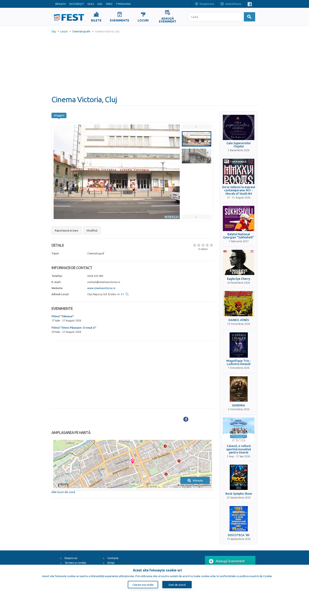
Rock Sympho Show (238, 493)
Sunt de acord (177, 584)
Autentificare (233, 3)
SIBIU (109, 4)
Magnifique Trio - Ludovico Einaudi (238, 362)
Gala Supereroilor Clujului (238, 145)
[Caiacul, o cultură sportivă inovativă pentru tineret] (238, 430)
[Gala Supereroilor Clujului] (238, 127)
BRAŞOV (60, 4)
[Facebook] (185, 419)
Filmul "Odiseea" (63, 316)
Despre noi (71, 558)
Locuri (64, 31)
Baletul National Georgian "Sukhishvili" (238, 236)
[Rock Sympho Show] (238, 477)
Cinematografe (81, 31)
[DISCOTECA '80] (238, 518)
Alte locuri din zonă (63, 492)
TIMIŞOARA (123, 4)
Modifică (92, 230)
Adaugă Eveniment (230, 561)
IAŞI (99, 4)
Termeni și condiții (75, 562)
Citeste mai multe (143, 584)
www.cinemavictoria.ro (101, 288)
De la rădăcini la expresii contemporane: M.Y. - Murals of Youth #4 (238, 190)
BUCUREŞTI (76, 4)
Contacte (112, 558)
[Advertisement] (155, 64)
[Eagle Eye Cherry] (238, 262)
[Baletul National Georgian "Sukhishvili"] (238, 218)
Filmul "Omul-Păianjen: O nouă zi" (74, 327)
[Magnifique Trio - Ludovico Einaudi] (238, 345)
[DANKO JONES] (238, 303)
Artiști (111, 562)
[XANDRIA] (238, 389)
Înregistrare (207, 3)
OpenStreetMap (188, 485)
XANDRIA (238, 405)
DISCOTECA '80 (238, 535)
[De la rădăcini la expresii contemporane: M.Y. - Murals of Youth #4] (238, 171)
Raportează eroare (66, 230)
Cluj (54, 31)
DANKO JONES (238, 320)
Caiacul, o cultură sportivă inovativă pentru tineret (238, 449)
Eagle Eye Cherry (238, 278)
